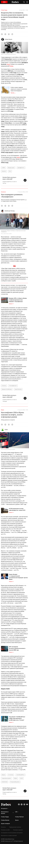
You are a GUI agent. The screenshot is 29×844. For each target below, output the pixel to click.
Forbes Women (5, 820)
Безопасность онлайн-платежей (9, 835)
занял (18, 157)
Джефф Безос (20, 167)
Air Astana (10, 774)
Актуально (3, 191)
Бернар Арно (11, 167)
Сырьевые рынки (6, 778)
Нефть (15, 778)
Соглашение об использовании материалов (12, 832)
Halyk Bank (4, 781)
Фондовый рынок (15, 781)
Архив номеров (5, 823)
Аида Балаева (18, 389)
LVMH (3, 167)
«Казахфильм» (13, 385)
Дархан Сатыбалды (7, 389)
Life (16, 811)
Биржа (2, 409)
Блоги (17, 820)
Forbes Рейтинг (19, 816)
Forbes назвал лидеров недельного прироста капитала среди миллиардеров (19, 89)
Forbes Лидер (4, 10)
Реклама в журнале (18, 830)
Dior (10, 171)
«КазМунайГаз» (20, 774)
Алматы (4, 385)
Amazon (4, 171)
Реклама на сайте (5, 830)
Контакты (3, 827)
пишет (9, 64)
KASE (21, 778)
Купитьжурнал (4, 2)
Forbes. (12, 66)
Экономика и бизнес (4, 812)
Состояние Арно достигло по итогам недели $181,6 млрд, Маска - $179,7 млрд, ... (14, 93)
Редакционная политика (15, 827)
